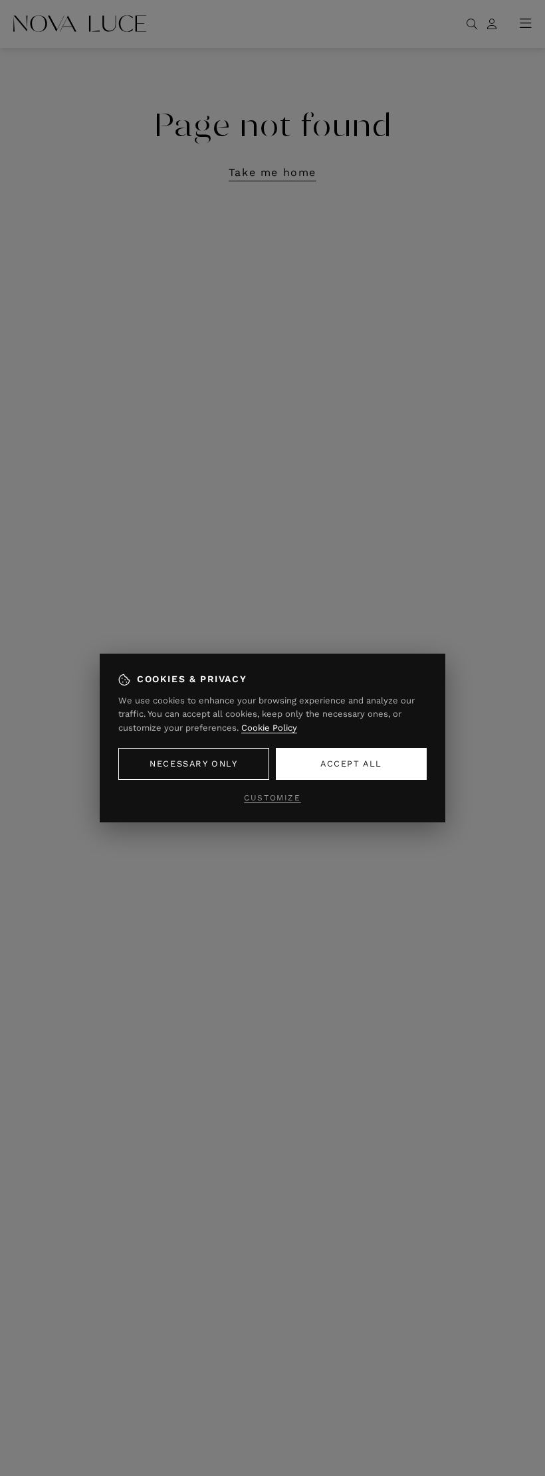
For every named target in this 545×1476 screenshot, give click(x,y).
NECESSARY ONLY (193, 764)
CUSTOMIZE (272, 797)
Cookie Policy (269, 728)
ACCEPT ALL (351, 764)
